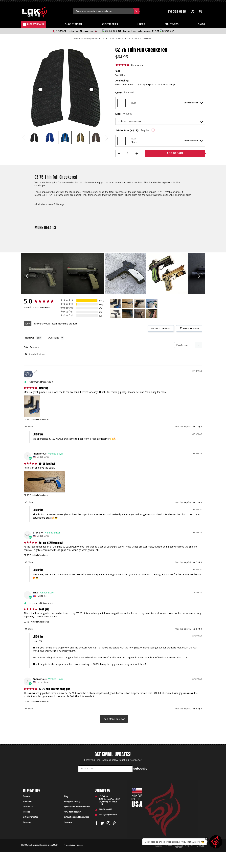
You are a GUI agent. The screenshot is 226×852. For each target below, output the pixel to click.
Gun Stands (172, 24)
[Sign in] (192, 11)
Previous (23, 138)
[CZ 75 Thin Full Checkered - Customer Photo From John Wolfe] (151, 313)
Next (106, 138)
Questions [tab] (53, 337)
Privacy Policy (69, 845)
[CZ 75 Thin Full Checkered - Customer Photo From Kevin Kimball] (139, 303)
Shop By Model (74, 24)
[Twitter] (102, 823)
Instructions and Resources (76, 817)
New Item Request (72, 812)
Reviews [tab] (29, 337)
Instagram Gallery (72, 802)
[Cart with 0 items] (200, 11)
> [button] (114, 719)
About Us (27, 802)
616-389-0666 (176, 11)
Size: (123, 114)
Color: (124, 93)
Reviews (68, 822)
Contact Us (28, 807)
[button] (195, 426)
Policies (26, 812)
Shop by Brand (35, 24)
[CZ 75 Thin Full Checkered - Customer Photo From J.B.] (115, 303)
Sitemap (27, 822)
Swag (201, 24)
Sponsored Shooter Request (77, 807)
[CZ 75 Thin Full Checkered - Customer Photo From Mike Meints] (139, 313)
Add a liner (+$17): (138, 130)
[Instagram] (108, 823)
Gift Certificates (30, 817)
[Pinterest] (114, 823)
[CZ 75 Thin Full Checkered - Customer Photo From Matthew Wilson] (151, 303)
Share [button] (30, 426)
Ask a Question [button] (162, 328)
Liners (141, 24)
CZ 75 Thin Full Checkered (36, 419)
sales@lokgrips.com (108, 815)
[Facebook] (96, 823)
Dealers (26, 797)
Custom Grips (110, 24)
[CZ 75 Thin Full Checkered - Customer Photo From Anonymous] (127, 303)
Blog (66, 797)
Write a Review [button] (191, 328)
